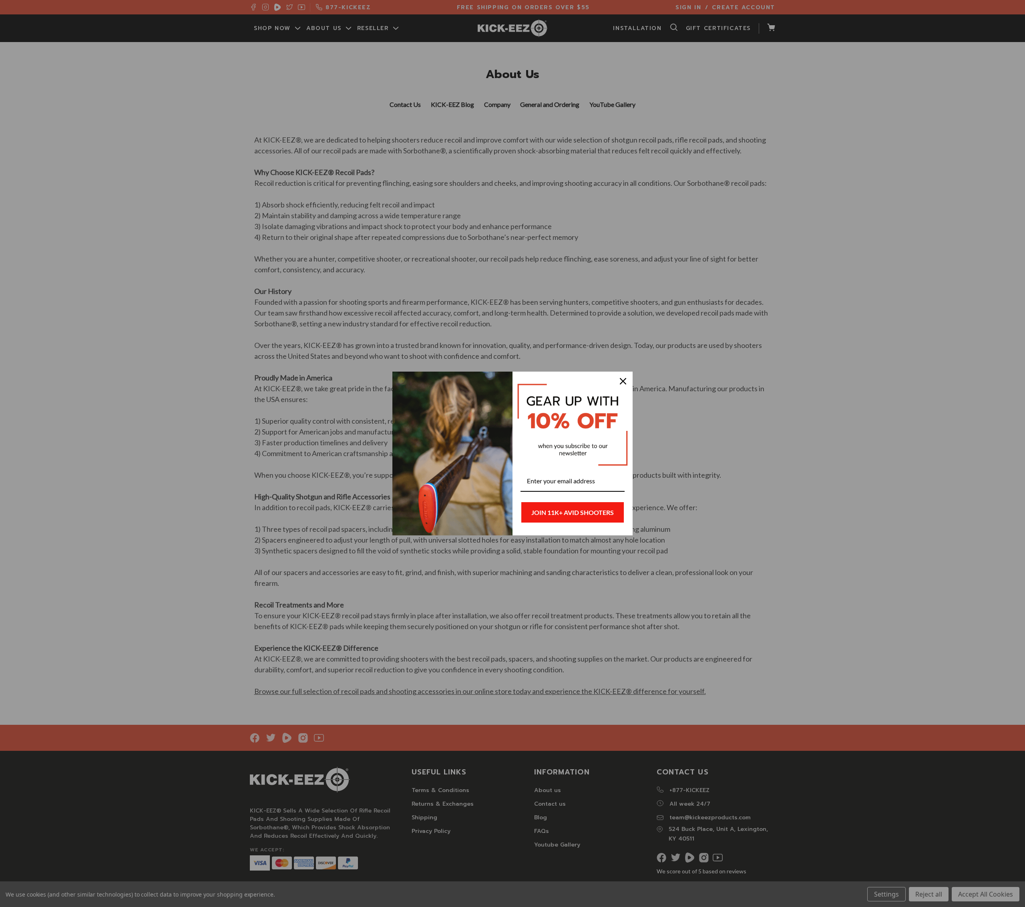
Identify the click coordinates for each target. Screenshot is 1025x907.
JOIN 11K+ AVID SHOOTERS (572, 512)
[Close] (623, 381)
